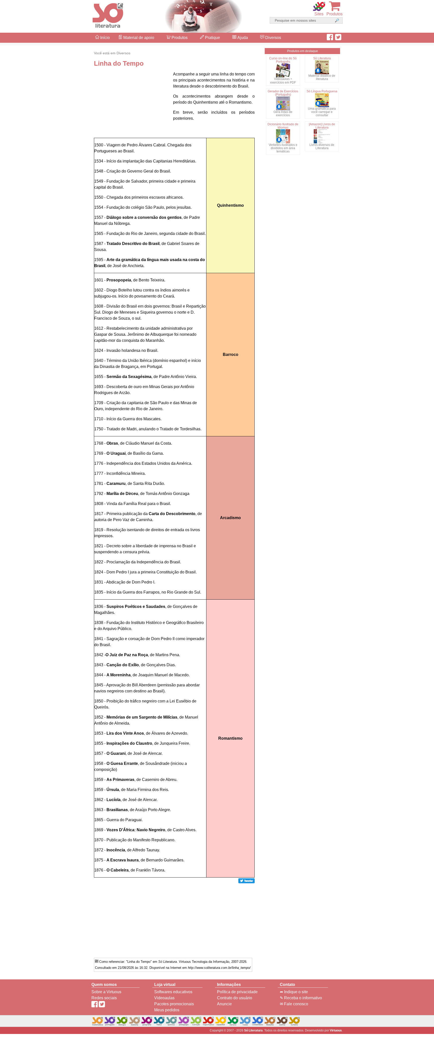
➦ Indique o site (294, 992)
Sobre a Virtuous (106, 992)
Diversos (272, 37)
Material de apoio (138, 37)
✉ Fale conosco (294, 1004)
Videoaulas (164, 998)
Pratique (212, 37)
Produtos (179, 37)
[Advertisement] (414, 520)
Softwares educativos (173, 992)
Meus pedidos (166, 1010)
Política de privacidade (237, 992)
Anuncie (224, 1004)
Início (104, 37)
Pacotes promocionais (174, 1004)
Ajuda (242, 37)
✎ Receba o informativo (301, 998)
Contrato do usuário (234, 998)
